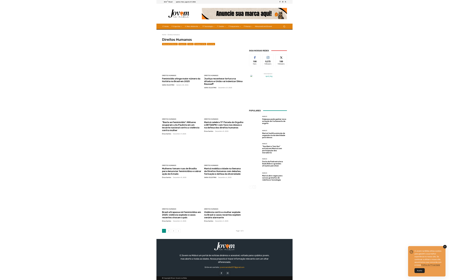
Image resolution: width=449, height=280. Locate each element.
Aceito (419, 270)
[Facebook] (280, 1)
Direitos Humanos (169, 75)
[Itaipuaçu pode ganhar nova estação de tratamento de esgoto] (254, 120)
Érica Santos (166, 134)
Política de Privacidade (430, 265)
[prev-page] (250, 186)
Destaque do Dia (200, 44)
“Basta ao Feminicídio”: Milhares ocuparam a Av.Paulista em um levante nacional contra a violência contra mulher (180, 126)
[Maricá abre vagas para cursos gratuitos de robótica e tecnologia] (254, 176)
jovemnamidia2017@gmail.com (232, 267)
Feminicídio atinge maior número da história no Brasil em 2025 (181, 80)
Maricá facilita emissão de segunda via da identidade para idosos (273, 135)
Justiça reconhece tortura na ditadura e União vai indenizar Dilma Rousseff (223, 81)
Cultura (190, 44)
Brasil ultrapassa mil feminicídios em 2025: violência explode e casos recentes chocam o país (181, 215)
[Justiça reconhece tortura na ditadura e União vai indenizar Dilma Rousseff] (223, 60)
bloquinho (182, 44)
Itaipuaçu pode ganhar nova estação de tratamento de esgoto (274, 121)
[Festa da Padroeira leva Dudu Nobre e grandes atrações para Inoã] (254, 162)
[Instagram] (282, 1)
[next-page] (178, 231)
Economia (211, 44)
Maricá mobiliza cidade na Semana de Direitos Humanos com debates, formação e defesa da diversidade (222, 171)
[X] (285, 1)
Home (164, 35)
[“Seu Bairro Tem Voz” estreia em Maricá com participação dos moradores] (254, 148)
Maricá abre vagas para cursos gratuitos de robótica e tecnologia (272, 178)
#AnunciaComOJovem (170, 44)
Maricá (264, 116)
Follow (268, 56)
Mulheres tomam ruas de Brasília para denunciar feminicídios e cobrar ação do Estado (181, 171)
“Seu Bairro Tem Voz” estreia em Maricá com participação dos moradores (272, 149)
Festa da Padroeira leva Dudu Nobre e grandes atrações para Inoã (272, 164)
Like (254, 56)
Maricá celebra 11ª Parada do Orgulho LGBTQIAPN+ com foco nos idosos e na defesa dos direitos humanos (223, 125)
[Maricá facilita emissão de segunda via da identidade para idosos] (254, 134)
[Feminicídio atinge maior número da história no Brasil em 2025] (181, 60)
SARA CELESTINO (168, 85)
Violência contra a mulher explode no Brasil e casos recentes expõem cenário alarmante (222, 215)
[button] (284, 26)
